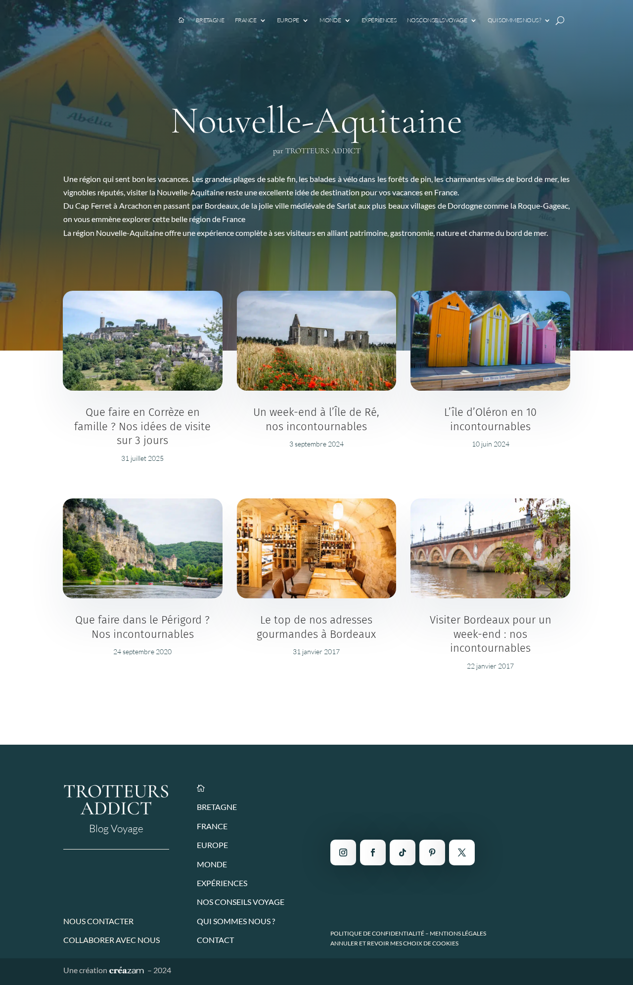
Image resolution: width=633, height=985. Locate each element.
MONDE (212, 864)
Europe (288, 20)
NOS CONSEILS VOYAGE (240, 901)
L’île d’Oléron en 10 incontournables (490, 419)
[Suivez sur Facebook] (373, 852)
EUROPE (212, 845)
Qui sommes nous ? (514, 20)
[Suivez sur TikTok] (402, 852)
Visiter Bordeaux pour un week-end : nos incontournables (490, 634)
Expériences (379, 20)
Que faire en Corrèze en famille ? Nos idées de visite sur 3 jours (142, 426)
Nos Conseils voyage (437, 20)
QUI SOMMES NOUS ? (236, 921)
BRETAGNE (217, 806)
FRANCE (212, 826)
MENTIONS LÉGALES (458, 933)
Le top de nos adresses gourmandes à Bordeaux (316, 627)
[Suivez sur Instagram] (343, 852)
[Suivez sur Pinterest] (432, 852)
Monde (330, 20)
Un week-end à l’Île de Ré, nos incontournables (316, 419)
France (245, 20)
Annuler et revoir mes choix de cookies (394, 943)
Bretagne (210, 20)
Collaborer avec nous (111, 939)
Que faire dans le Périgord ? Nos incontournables (142, 627)
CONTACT (215, 939)
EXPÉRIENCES (222, 883)
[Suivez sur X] (462, 852)
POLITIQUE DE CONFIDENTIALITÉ (377, 933)
